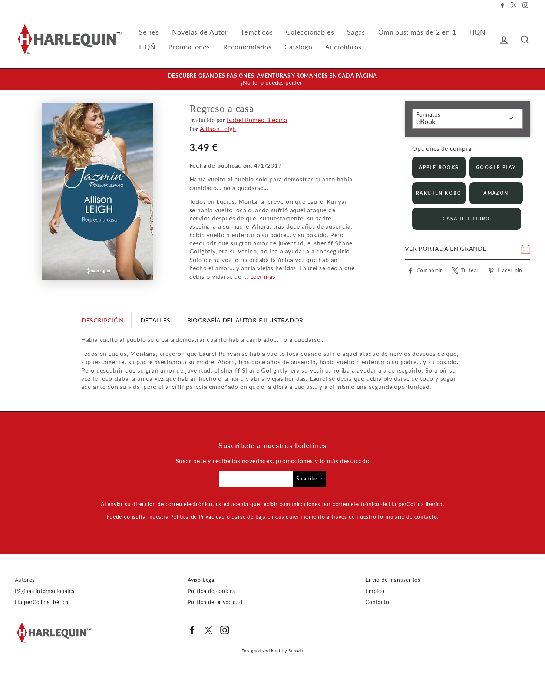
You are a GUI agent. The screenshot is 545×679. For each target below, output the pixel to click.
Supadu (295, 650)
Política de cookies (211, 591)
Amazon (495, 193)
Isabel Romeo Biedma (257, 119)
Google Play (496, 167)
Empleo (375, 591)
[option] (272, 79)
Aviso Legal (202, 580)
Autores (25, 580)
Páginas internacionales (44, 591)
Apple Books (439, 167)
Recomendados (247, 47)
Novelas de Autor (200, 32)
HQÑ (147, 47)
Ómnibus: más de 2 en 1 (417, 32)
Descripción (103, 320)
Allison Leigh (218, 128)
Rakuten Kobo (439, 193)
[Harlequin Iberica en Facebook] (192, 630)
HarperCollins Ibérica (42, 602)
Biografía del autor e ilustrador (245, 320)
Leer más (262, 276)
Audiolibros (343, 47)
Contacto (377, 602)
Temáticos (257, 32)
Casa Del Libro (467, 219)
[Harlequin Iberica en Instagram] (224, 630)
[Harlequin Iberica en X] (208, 630)
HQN (477, 32)
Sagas (356, 32)
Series (149, 32)
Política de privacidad (215, 602)
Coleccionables (310, 32)
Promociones (189, 47)
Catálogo (298, 47)
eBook (425, 121)
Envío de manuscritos (393, 580)
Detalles (155, 320)
